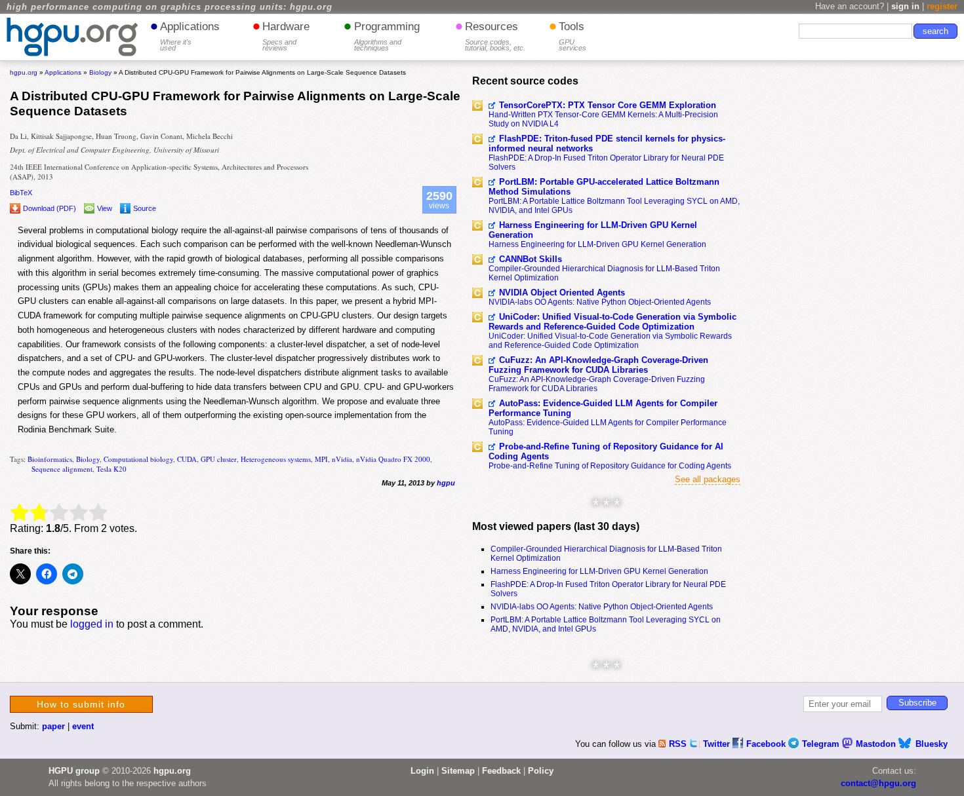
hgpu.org (23, 72)
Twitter (718, 744)
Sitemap (458, 771)
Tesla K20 (111, 469)
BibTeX (21, 193)
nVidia (342, 459)
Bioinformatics (50, 459)
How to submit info (81, 704)
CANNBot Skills (530, 259)
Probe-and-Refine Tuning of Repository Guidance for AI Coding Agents (606, 451)
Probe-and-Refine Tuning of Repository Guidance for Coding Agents (610, 465)
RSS (679, 744)
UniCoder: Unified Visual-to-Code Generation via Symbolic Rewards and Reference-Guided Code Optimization (612, 322)
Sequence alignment (61, 469)
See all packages (707, 479)
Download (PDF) (49, 208)
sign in (905, 6)
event (83, 726)
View (104, 208)
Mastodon (877, 744)
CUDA (187, 459)
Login (422, 771)
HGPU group (74, 771)
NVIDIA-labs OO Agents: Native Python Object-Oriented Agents (600, 302)
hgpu (446, 483)
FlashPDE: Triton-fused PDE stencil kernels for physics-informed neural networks (607, 143)
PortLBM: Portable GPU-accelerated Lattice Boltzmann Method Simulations (604, 187)
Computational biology (138, 459)
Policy (540, 771)
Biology (88, 459)
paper (53, 726)
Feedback (501, 771)
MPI (321, 459)
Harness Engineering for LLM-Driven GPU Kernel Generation (593, 230)
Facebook (767, 744)
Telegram (822, 744)
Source (144, 208)
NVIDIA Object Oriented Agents (562, 292)
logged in (91, 624)
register (942, 6)
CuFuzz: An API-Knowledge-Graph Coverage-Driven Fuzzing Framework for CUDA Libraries (598, 365)
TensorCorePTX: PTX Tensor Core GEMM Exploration (607, 105)
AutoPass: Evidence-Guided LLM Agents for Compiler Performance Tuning (603, 408)
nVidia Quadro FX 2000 (393, 459)
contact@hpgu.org (878, 783)
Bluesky (931, 744)
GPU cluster (219, 459)
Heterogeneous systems (276, 459)
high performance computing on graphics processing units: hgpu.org (169, 7)
